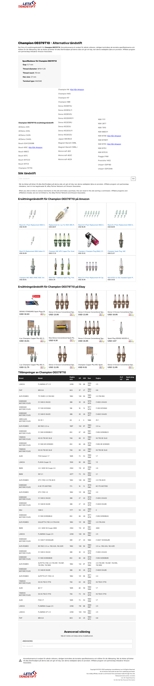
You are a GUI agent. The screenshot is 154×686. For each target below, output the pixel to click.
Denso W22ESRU (65, 122)
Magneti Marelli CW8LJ (67, 147)
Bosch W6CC (23, 152)
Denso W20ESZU (65, 114)
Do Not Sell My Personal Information (124, 680)
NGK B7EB (102, 136)
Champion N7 (63, 98)
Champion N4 (64, 89)
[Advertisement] (77, 24)
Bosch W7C (23, 156)
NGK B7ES (102, 144)
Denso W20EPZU (65, 106)
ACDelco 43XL (24, 131)
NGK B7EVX (103, 152)
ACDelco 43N (23, 127)
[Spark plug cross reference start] (28, 674)
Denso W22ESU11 (65, 131)
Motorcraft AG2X (65, 159)
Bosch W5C (23, 147)
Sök (133, 178)
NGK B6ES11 (103, 132)
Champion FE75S (25, 168)
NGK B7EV (102, 148)
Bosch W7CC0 (24, 160)
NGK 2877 (102, 123)
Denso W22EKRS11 (66, 118)
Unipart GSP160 (104, 165)
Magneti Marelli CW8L (67, 143)
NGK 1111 (101, 119)
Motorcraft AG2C (65, 155)
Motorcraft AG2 (64, 151)
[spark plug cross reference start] (27, 7)
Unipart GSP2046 (105, 169)
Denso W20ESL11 (65, 110)
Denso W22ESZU (65, 135)
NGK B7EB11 (103, 140)
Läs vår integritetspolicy (128, 678)
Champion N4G (64, 94)
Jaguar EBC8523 (65, 139)
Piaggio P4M (103, 156)
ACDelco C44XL (24, 139)
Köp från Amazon (35, 147)
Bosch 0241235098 (26, 143)
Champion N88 (64, 102)
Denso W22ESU (64, 126)
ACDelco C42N (24, 135)
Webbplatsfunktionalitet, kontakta (125, 676)
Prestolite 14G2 (104, 160)
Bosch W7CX (23, 164)
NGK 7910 (102, 128)
